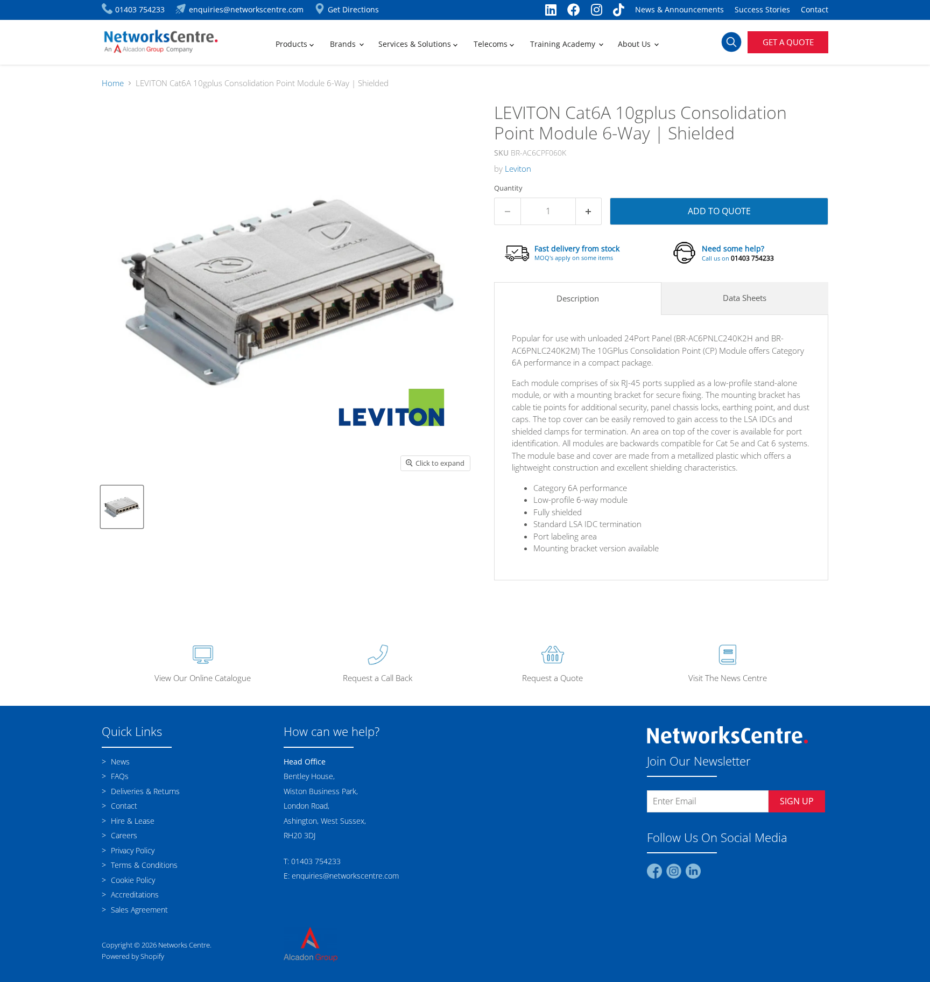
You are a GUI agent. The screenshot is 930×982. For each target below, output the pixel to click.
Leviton (518, 168)
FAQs (119, 776)
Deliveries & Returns (144, 791)
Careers (123, 835)
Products (292, 44)
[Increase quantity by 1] (589, 211)
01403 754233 (752, 258)
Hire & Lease (131, 821)
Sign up (797, 801)
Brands (344, 44)
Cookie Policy (132, 880)
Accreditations (134, 894)
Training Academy (563, 44)
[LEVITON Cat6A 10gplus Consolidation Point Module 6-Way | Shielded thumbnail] (122, 507)
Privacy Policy (131, 850)
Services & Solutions (415, 44)
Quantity (508, 188)
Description (577, 298)
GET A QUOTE (788, 42)
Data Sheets (744, 297)
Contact (814, 10)
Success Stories (762, 10)
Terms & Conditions (143, 865)
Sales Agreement (138, 909)
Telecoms (492, 44)
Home (113, 83)
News (119, 761)
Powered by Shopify (133, 956)
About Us (635, 44)
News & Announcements (679, 10)
